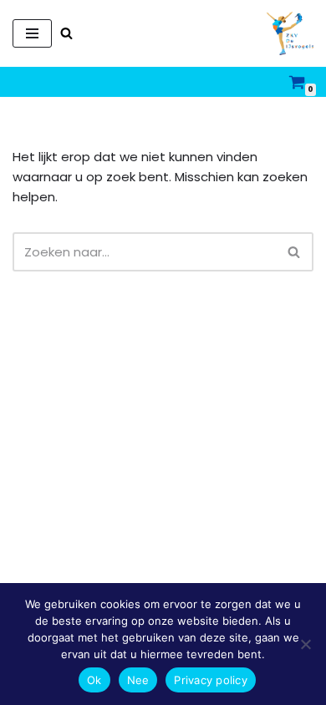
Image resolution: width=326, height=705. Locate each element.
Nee (138, 680)
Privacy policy (210, 680)
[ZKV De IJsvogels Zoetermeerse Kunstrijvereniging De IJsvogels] (290, 33)
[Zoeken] (66, 33)
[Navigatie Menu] (32, 33)
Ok (94, 680)
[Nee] (305, 644)
